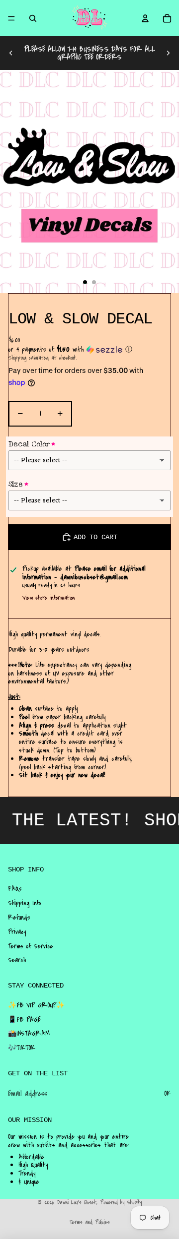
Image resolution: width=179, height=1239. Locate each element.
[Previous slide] (11, 53)
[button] (89, 350)
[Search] (33, 18)
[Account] (145, 18)
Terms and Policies (89, 1222)
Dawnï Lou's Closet (76, 1202)
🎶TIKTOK (21, 1048)
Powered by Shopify (121, 1202)
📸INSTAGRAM (29, 1034)
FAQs (15, 889)
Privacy (17, 932)
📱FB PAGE (24, 1020)
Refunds (19, 918)
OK (167, 1094)
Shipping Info (24, 903)
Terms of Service (30, 946)
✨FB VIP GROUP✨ (36, 1005)
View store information (48, 597)
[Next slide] (168, 53)
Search (17, 960)
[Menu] (11, 18)
